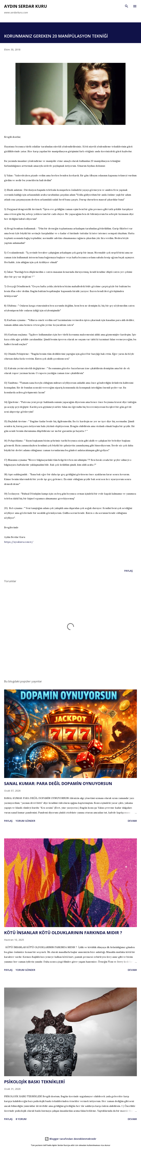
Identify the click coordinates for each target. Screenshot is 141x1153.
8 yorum (21, 1119)
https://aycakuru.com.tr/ (18, 541)
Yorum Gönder (25, 820)
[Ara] (126, 6)
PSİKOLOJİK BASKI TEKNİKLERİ (34, 1081)
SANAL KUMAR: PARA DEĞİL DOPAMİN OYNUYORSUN (58, 783)
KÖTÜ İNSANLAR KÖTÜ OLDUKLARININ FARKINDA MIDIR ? (63, 932)
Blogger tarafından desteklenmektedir (72, 1138)
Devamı (132, 820)
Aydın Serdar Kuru (25, 6)
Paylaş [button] (128, 570)
